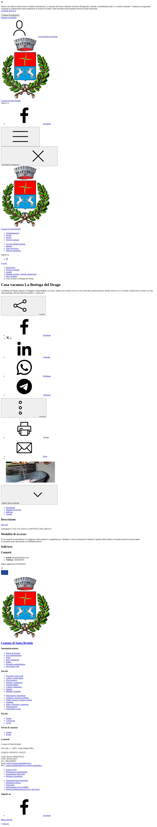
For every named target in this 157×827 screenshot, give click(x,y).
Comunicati (10, 721)
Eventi (8, 734)
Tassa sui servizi (12, 248)
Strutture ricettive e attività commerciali (21, 274)
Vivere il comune (12, 270)
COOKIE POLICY (8, 11)
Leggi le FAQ (11, 770)
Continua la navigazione (10, 15)
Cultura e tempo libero (14, 678)
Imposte (9, 246)
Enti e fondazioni (12, 660)
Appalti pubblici (12, 685)
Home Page (10, 268)
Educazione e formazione (16, 696)
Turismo (9, 689)
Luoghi (9, 272)
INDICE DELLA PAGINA (11, 503)
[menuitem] (28, 335)
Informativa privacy (13, 783)
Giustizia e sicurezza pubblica (17, 698)
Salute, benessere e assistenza (17, 704)
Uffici (8, 658)
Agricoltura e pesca (13, 709)
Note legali (10, 785)
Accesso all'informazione (15, 244)
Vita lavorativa (11, 680)
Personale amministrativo (15, 664)
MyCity (6, 824)
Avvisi (8, 723)
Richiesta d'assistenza (14, 776)
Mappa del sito (6, 820)
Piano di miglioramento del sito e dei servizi (23, 789)
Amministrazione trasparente (17, 780)
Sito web (4, 525)
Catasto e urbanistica (14, 687)
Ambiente (9, 702)
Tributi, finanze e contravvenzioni (19, 700)
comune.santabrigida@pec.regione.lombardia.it (24, 765)
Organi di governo (13, 653)
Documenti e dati (12, 666)
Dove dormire (11, 276)
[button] (12, 233)
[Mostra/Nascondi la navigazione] (20, 136)
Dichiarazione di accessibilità (17, 787)
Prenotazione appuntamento (16, 772)
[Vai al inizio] (2, 568)
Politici (8, 662)
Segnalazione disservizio (15, 774)
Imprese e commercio (14, 683)
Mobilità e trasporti (13, 691)
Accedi (4, 263)
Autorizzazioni (11, 707)
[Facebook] (7, 259)
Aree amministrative (13, 655)
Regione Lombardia (8, 18)
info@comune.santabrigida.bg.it (19, 763)
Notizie (9, 718)
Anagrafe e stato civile (14, 676)
